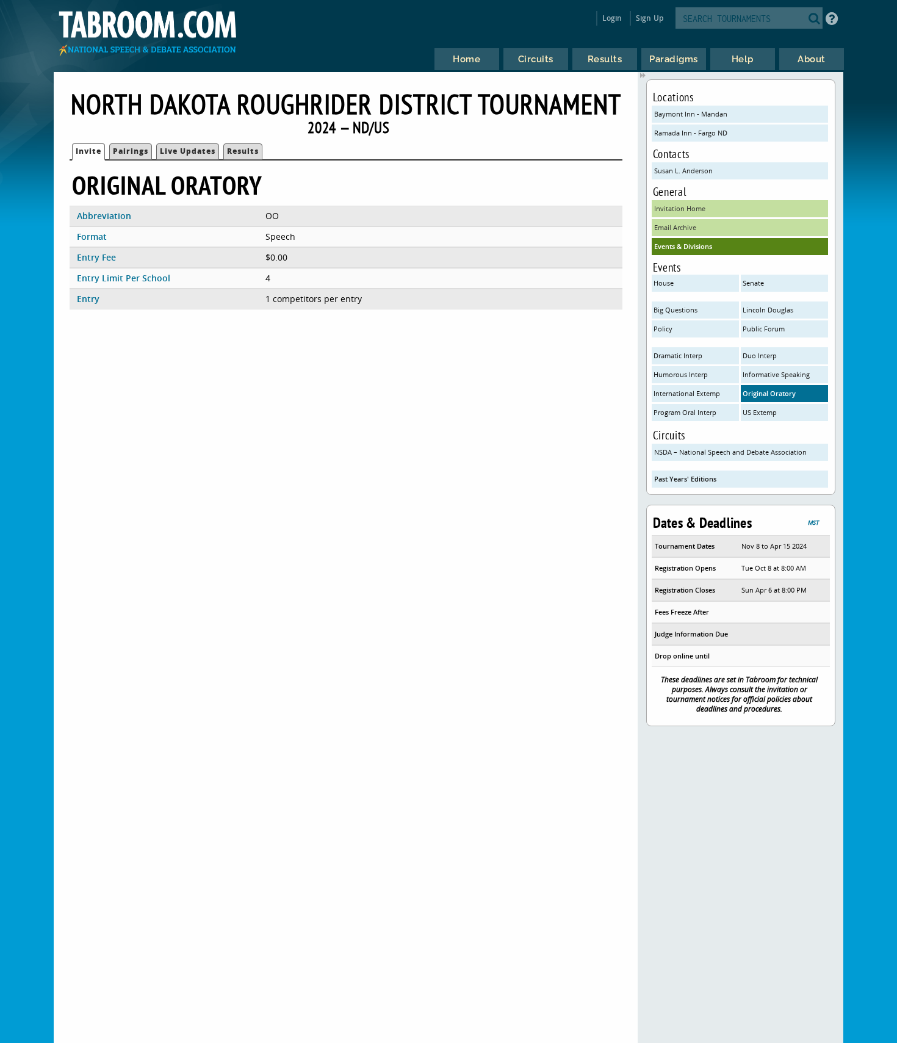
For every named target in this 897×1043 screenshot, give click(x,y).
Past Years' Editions (685, 478)
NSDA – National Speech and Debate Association (730, 452)
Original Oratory (769, 393)
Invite (88, 151)
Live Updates (187, 151)
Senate (753, 282)
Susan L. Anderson (683, 170)
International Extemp (687, 393)
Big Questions (675, 309)
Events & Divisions (683, 246)
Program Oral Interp (685, 412)
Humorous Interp (681, 374)
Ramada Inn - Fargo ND (690, 132)
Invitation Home (679, 208)
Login (612, 18)
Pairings (130, 151)
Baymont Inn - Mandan (690, 113)
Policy (663, 328)
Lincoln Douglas (768, 309)
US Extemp (760, 412)
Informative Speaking (776, 374)
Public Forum (764, 328)
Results (243, 151)
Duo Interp (760, 355)
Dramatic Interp (678, 355)
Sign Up (649, 18)
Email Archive (675, 227)
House (664, 282)
